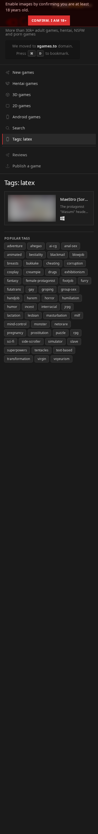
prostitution (39, 332)
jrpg (68, 306)
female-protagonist (40, 280)
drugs (52, 272)
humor (12, 306)
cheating (52, 263)
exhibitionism (75, 272)
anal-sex (70, 246)
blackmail (57, 254)
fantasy (12, 280)
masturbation (56, 315)
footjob (68, 280)
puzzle (61, 332)
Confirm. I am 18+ (49, 20)
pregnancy (15, 332)
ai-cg (53, 246)
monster (40, 324)
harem (32, 298)
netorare (61, 324)
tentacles (41, 350)
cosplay (13, 272)
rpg (75, 332)
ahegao (36, 246)
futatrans (14, 289)
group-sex (68, 289)
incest (29, 306)
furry (84, 280)
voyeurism (61, 358)
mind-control (16, 324)
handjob (13, 298)
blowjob (78, 254)
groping (47, 289)
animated (14, 254)
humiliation (70, 298)
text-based (64, 350)
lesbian (33, 315)
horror (49, 298)
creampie (33, 272)
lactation (13, 315)
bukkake (32, 263)
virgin (42, 358)
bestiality (36, 254)
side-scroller (31, 341)
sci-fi (10, 341)
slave (74, 341)
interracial (49, 306)
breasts (13, 263)
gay (31, 289)
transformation (18, 358)
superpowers (17, 350)
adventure (15, 246)
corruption (75, 263)
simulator (55, 341)
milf (77, 315)
